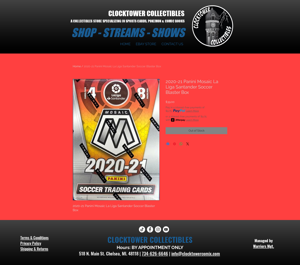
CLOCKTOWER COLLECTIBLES (146, 13)
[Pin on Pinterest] (174, 144)
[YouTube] (166, 229)
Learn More (192, 110)
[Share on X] (188, 144)
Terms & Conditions (34, 237)
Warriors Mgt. (263, 246)
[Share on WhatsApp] (181, 144)
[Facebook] (150, 229)
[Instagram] (158, 229)
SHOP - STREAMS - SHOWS (128, 32)
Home (77, 66)
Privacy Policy (30, 243)
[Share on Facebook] (168, 144)
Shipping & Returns (34, 248)
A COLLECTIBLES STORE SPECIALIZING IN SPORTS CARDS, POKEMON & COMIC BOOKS (128, 21)
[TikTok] (142, 229)
